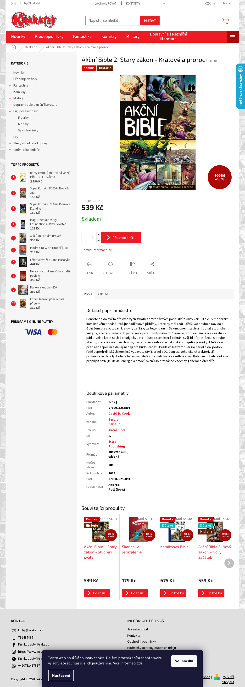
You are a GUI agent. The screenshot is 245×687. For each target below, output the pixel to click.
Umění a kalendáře (26, 149)
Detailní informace (94, 250)
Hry (15, 137)
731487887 (25, 637)
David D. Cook (119, 413)
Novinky (19, 72)
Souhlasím (184, 661)
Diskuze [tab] (102, 294)
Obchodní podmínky (141, 641)
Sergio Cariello (114, 422)
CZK (208, 3)
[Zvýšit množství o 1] (98, 235)
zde (140, 663)
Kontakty (133, 3)
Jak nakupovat (106, 3)
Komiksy (19, 92)
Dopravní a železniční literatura (35, 104)
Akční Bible (117, 430)
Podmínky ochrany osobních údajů (151, 648)
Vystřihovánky (28, 130)
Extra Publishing (116, 444)
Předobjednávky (25, 79)
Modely (23, 124)
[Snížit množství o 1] (98, 240)
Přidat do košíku (124, 237)
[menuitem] (18, 37)
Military (18, 98)
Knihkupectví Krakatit (33, 644)
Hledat (150, 20)
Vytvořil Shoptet (228, 680)
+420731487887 (29, 665)
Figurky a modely (25, 111)
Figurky (23, 117)
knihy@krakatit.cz (31, 630)
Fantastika (20, 85)
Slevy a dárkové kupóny (30, 143)
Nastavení (61, 675)
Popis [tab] (88, 294)
